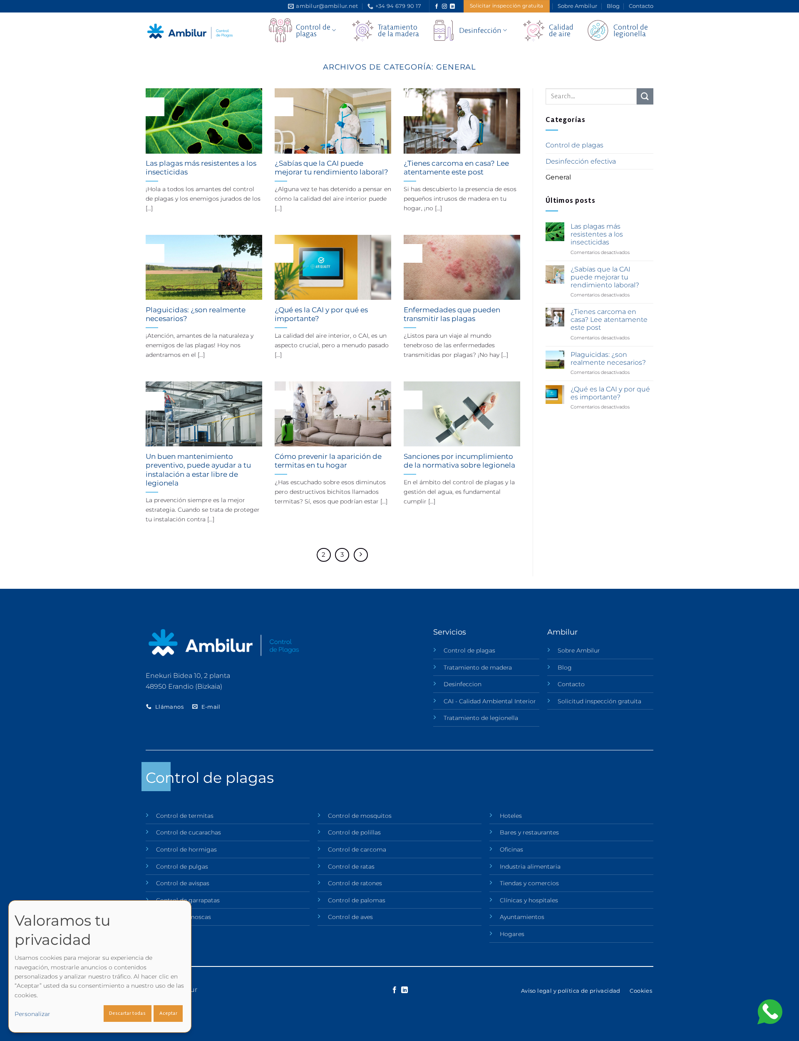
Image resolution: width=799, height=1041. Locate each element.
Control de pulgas (182, 866)
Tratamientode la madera (398, 30)
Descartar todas (127, 1013)
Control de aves (350, 917)
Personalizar (32, 1014)
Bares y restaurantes (529, 832)
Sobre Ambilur (577, 6)
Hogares (512, 934)
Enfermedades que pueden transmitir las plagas (452, 314)
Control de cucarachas (188, 832)
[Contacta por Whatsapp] (769, 1011)
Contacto (641, 6)
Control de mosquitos (360, 815)
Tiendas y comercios (529, 883)
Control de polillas (354, 832)
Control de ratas (351, 866)
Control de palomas (356, 900)
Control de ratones (355, 883)
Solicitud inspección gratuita (599, 701)
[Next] (361, 555)
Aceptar (168, 1013)
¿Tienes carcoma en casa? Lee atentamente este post (456, 168)
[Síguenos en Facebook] (436, 7)
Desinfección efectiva (581, 161)
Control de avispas (182, 883)
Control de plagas (574, 145)
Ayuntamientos (522, 917)
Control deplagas (313, 30)
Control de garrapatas (188, 900)
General (558, 177)
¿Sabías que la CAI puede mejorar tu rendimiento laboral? (331, 168)
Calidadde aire (561, 30)
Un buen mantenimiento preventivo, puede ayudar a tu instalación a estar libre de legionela (198, 470)
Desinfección (480, 30)
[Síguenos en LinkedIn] (452, 7)
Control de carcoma (357, 849)
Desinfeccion (462, 684)
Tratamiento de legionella (481, 718)
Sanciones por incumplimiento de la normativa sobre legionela (459, 461)
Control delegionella (630, 30)
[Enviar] (645, 96)
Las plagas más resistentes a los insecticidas (201, 168)
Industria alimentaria (530, 866)
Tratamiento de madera (478, 667)
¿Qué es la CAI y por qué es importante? (321, 314)
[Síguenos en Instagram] (444, 7)
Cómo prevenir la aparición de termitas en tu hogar (328, 461)
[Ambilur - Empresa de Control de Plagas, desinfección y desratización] (191, 31)
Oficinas (511, 849)
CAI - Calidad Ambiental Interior (490, 701)
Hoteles (511, 815)
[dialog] (99, 966)
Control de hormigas (186, 849)
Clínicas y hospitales (529, 900)
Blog (613, 6)
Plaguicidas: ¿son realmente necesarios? (196, 314)
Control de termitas (184, 815)
